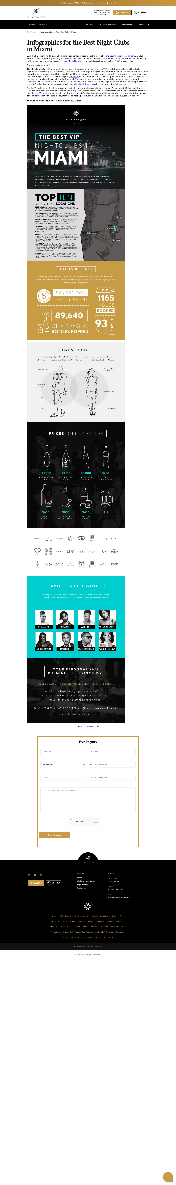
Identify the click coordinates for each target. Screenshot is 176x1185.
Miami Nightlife (75, 61)
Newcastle (115, 927)
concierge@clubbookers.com (119, 897)
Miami (62, 927)
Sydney (65, 937)
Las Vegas (73, 921)
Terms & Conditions (94, 947)
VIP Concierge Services (107, 25)
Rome (65, 932)
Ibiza (65, 921)
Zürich (110, 937)
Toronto (81, 937)
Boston (78, 916)
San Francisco (87, 932)
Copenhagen (105, 916)
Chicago (94, 916)
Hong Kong (56, 921)
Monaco (77, 927)
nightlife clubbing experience (87, 84)
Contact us (74, 76)
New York (104, 927)
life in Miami (39, 95)
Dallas (114, 916)
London (90, 921)
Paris (124, 927)
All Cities (89, 25)
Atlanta (54, 916)
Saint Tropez (75, 932)
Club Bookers (32, 32)
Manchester (119, 921)
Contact (141, 25)
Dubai (122, 916)
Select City (42, 24)
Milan (69, 927)
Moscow (85, 927)
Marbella (53, 927)
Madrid (109, 921)
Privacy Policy (79, 947)
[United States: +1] (91, 764)
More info (113, 3)
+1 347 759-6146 (115, 889)
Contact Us (81, 888)
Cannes (86, 916)
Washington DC (100, 937)
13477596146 (114, 881)
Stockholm (120, 932)
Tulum (89, 937)
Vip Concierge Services (86, 881)
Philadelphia (56, 932)
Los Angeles (99, 921)
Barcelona (69, 916)
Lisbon (81, 921)
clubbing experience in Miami (121, 55)
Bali (61, 916)
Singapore (110, 932)
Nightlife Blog (127, 25)
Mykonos (95, 927)
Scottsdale (99, 932)
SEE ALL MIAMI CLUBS (88, 726)
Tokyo (73, 937)
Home (79, 877)
